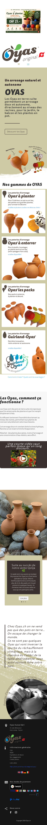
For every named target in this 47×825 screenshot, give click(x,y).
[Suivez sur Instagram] (16, 812)
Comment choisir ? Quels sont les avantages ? (26, 377)
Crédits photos (14, 759)
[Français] (22, 772)
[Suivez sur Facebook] (11, 812)
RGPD (11, 753)
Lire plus (23, 598)
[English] (19, 772)
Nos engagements (15, 757)
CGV (11, 750)
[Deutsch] (25, 772)
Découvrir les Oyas (16, 131)
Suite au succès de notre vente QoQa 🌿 (23, 568)
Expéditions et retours (17, 755)
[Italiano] (27, 772)
